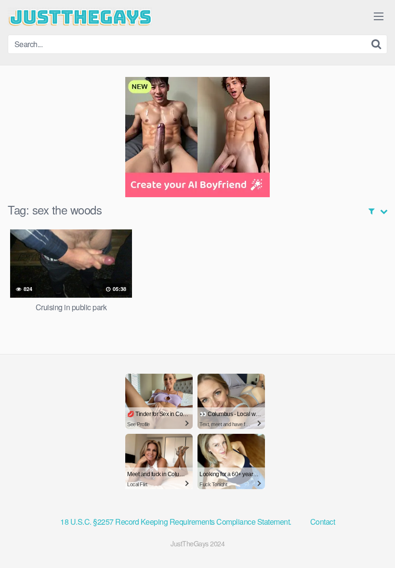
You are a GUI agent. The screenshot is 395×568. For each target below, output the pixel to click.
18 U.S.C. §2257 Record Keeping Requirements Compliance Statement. (176, 521)
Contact (322, 521)
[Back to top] (368, 537)
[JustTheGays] (80, 17)
